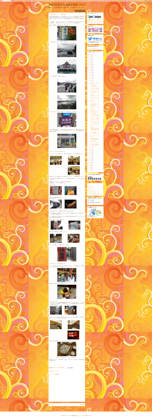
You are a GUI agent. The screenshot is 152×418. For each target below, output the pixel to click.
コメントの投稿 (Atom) (68, 408)
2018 (90, 67)
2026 (90, 54)
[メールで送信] (68, 367)
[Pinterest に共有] (72, 367)
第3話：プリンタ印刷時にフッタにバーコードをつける (95, 119)
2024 (90, 57)
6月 (91, 147)
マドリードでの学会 (94, 142)
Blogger (90, 415)
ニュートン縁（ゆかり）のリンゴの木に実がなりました (94, 115)
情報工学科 (90, 188)
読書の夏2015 (92, 127)
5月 (91, 149)
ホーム (66, 404)
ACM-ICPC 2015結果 (94, 111)
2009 (90, 165)
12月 (91, 73)
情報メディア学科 (91, 190)
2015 (90, 72)
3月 (91, 152)
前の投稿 (82, 404)
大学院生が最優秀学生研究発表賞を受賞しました (94, 129)
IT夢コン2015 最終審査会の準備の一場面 (95, 145)
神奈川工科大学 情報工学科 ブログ (67, 4)
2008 (90, 167)
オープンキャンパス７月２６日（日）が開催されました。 (94, 88)
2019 (90, 65)
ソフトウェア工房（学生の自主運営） (95, 193)
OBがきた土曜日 (93, 141)
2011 (90, 162)
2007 (90, 168)
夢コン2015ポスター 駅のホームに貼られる (94, 122)
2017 (90, 69)
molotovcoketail (79, 415)
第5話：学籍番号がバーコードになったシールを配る (95, 92)
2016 (90, 70)
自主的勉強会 (92, 109)
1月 (91, 155)
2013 (90, 159)
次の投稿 (51, 404)
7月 (91, 81)
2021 (90, 62)
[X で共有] (70, 367)
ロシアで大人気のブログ (94, 102)
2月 (91, 153)
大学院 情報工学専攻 (92, 191)
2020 (90, 64)
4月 (91, 150)
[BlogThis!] (69, 367)
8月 (91, 80)
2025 (90, 56)
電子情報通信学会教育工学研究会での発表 (94, 139)
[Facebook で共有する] (71, 367)
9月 (91, 78)
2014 (90, 157)
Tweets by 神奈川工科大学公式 (94, 48)
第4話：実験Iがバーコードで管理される (95, 105)
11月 (91, 75)
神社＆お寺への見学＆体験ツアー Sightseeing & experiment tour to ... (94, 85)
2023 (90, 59)
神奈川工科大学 (91, 186)
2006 (90, 170)
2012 (90, 160)
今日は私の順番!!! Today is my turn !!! (95, 133)
